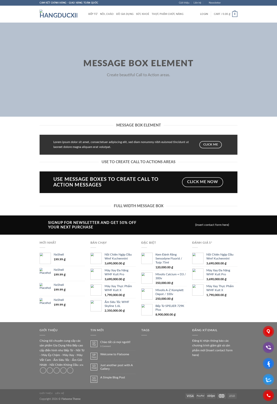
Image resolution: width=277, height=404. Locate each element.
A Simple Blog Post (112, 377)
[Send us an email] (235, 3)
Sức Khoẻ (142, 14)
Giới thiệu (184, 3)
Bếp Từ (92, 14)
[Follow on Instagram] (228, 3)
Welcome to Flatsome (114, 354)
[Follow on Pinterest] (70, 370)
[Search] (84, 14)
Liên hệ (197, 3)
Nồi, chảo (107, 14)
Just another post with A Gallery (116, 367)
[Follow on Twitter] (232, 3)
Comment (105, 346)
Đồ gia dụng (124, 14)
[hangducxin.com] (58, 14)
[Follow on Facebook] (225, 3)
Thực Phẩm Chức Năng (167, 14)
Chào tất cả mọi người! (115, 342)
